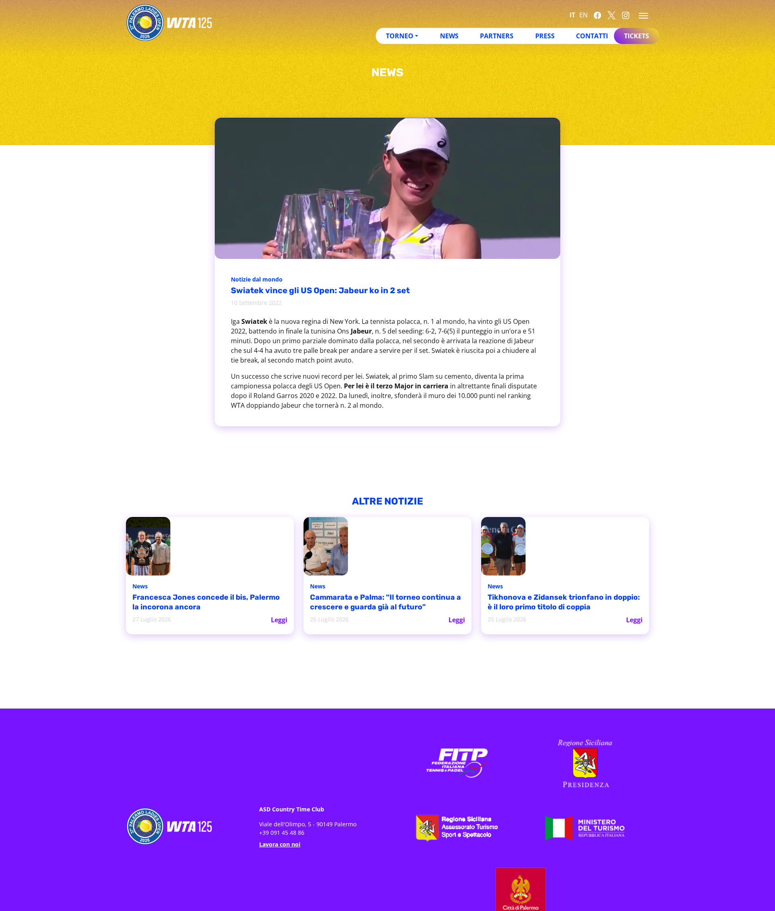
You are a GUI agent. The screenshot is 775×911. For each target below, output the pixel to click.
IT (572, 14)
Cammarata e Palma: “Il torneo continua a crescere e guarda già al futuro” (375, 603)
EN (583, 14)
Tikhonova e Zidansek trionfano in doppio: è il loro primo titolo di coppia (559, 603)
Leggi (279, 619)
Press (545, 35)
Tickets (636, 35)
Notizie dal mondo (259, 279)
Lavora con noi (279, 843)
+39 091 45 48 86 (281, 832)
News (449, 35)
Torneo (399, 35)
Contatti (592, 35)
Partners (496, 35)
